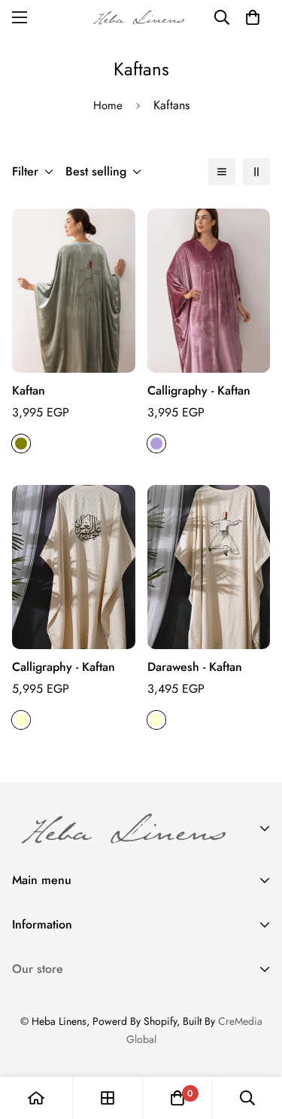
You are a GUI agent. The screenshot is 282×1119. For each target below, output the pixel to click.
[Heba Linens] (141, 17)
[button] (252, 17)
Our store (37, 968)
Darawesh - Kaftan (194, 666)
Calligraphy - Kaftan (198, 390)
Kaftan (28, 390)
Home (108, 105)
